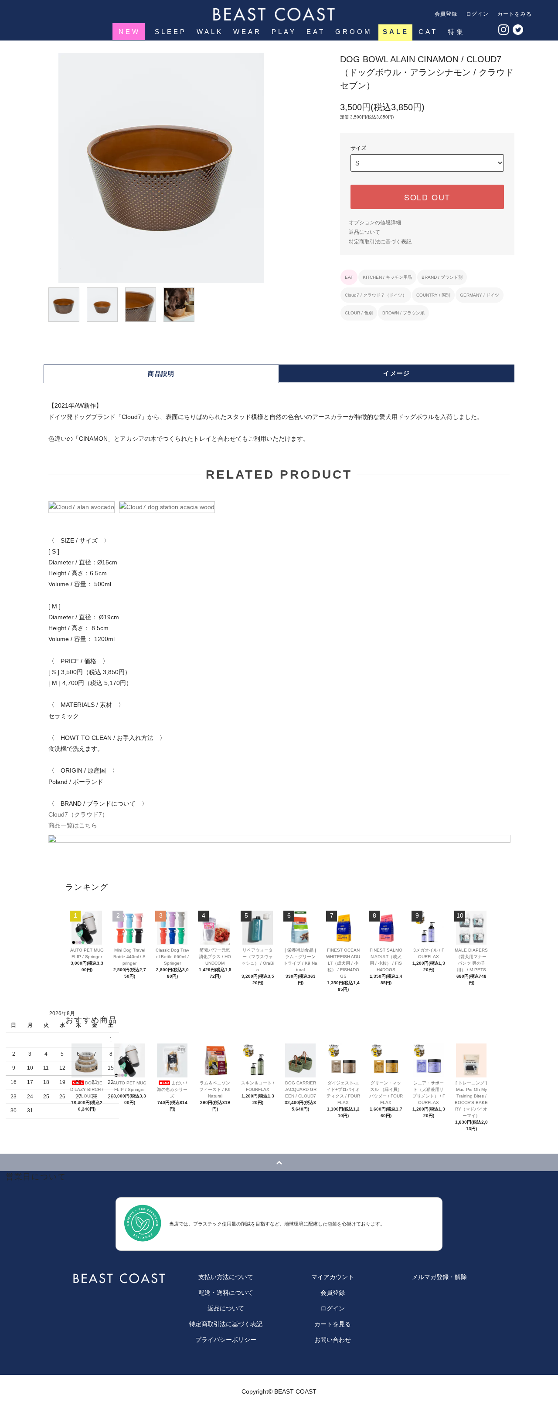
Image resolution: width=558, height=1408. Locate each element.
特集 (456, 31)
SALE (396, 31)
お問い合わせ (332, 1339)
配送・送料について (225, 1292)
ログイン (477, 14)
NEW (129, 31)
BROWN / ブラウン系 (403, 313)
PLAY (284, 31)
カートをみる (514, 14)
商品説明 (161, 373)
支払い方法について (225, 1276)
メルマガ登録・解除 (439, 1276)
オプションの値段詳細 (375, 222)
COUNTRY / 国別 (433, 295)
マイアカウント (332, 1276)
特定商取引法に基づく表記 (380, 242)
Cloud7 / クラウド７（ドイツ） (376, 295)
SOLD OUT (427, 197)
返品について (364, 232)
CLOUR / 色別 (359, 313)
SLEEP (171, 31)
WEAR (247, 31)
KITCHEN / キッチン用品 (387, 277)
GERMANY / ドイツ (479, 295)
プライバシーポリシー (225, 1339)
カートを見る (332, 1323)
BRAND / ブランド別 (442, 277)
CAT (428, 31)
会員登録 (446, 14)
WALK (210, 31)
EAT (315, 31)
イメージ (396, 373)
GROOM (353, 31)
